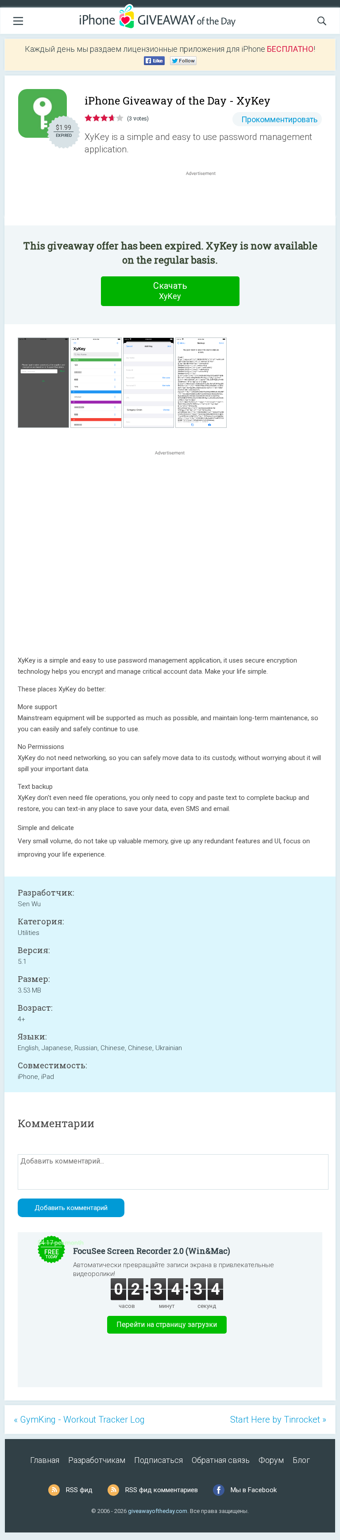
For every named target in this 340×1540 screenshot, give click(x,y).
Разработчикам (96, 1460)
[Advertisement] (205, 199)
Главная (44, 1460)
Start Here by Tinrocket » (278, 1419)
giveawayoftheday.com (157, 1511)
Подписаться (158, 1460)
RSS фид (79, 1490)
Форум (271, 1460)
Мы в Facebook (254, 1490)
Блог (301, 1460)
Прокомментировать (279, 119)
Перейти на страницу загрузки (166, 1324)
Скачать (170, 290)
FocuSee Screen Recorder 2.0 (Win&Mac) (151, 1250)
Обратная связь (221, 1460)
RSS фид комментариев (161, 1490)
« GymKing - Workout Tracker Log (79, 1419)
